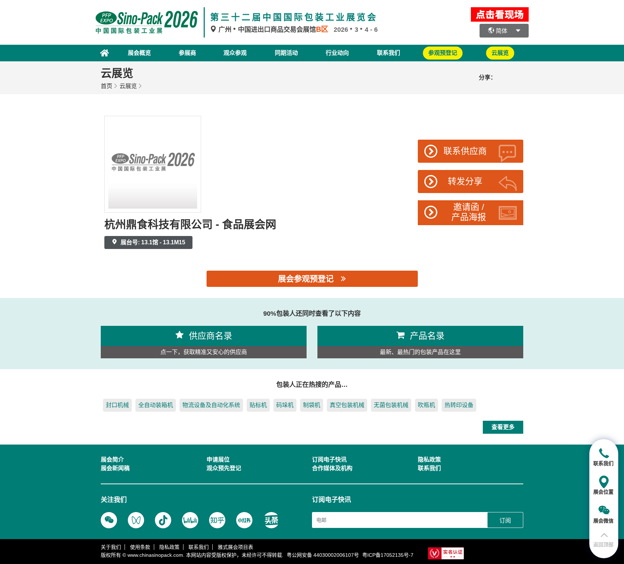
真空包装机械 (347, 405)
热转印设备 (459, 405)
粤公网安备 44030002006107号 (323, 555)
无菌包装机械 (391, 405)
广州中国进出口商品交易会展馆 (272, 29)
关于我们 (111, 547)
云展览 (128, 86)
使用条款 (140, 547)
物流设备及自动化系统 (211, 405)
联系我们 (388, 53)
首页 (106, 86)
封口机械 (117, 405)
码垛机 (285, 405)
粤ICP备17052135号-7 (387, 555)
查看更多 (503, 427)
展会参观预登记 (306, 278)
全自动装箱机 (155, 405)
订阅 (505, 520)
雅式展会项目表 (235, 547)
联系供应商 (465, 151)
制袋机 (311, 405)
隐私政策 (169, 547)
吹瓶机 (426, 405)
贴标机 (258, 405)
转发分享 (465, 181)
